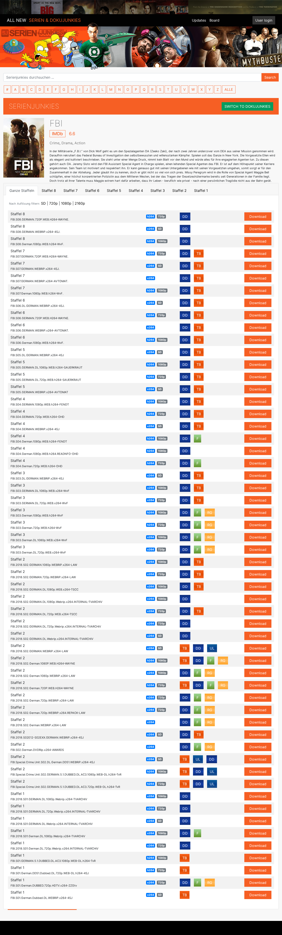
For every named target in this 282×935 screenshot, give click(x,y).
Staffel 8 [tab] (49, 190)
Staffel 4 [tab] (136, 190)
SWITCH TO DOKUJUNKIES (247, 106)
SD (43, 203)
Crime (54, 143)
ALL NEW (44, 20)
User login (263, 20)
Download (257, 216)
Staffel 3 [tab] (157, 190)
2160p (80, 203)
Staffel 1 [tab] (201, 190)
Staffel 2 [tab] (179, 190)
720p (53, 203)
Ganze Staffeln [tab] (21, 190)
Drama (66, 143)
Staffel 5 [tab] (114, 190)
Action (79, 143)
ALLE (228, 89)
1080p (66, 203)
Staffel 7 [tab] (70, 190)
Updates (199, 20)
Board (214, 20)
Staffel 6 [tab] (92, 190)
